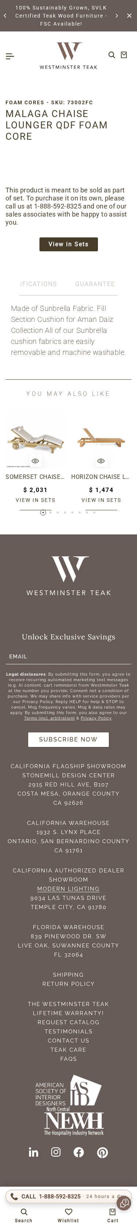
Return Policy (68, 984)
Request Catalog (69, 1022)
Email (18, 656)
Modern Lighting (68, 889)
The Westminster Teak (68, 1004)
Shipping (68, 975)
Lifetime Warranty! (68, 1013)
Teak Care (68, 1050)
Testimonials (69, 1031)
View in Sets (69, 244)
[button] (5, 15)
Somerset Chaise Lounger (35, 476)
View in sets (36, 500)
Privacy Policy (96, 718)
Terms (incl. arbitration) (49, 718)
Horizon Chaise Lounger (101, 476)
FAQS (68, 1059)
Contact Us (69, 1040)
